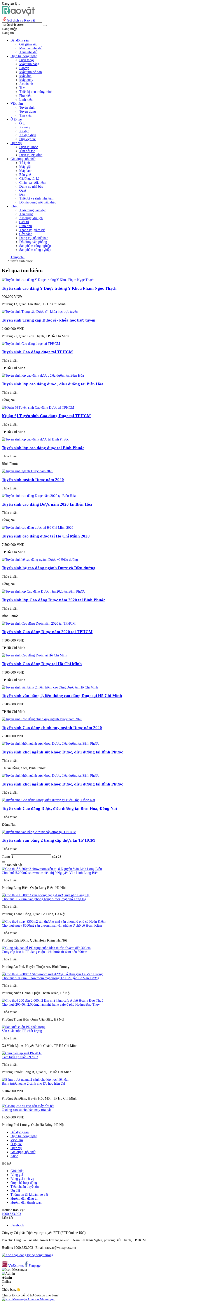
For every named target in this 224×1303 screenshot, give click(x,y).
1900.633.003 (11, 1214)
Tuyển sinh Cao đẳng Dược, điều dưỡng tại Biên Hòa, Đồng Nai (59, 808)
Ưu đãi (15, 1190)
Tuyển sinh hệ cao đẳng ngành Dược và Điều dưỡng (48, 568)
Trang (6, 856)
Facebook (17, 1225)
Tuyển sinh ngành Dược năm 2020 (33, 479)
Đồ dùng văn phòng (33, 242)
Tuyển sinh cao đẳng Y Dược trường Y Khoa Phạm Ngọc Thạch (59, 288)
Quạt (22, 190)
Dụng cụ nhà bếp (31, 186)
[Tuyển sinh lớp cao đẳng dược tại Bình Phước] (35, 439)
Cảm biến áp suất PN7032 (20, 1057)
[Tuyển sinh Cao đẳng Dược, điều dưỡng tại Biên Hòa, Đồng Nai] (48, 800)
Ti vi (22, 88)
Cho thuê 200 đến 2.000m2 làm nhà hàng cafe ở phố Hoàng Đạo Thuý (51, 1004)
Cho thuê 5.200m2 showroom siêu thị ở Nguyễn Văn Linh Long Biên (50, 873)
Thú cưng (26, 214)
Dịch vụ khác (28, 147)
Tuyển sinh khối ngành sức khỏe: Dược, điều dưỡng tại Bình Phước (62, 752)
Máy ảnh (25, 76)
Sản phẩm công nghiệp (35, 246)
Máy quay (26, 80)
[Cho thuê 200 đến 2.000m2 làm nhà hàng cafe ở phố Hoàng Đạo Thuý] (52, 1000)
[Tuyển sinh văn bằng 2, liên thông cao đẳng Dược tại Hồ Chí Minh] (50, 687)
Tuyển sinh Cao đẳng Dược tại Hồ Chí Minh (42, 663)
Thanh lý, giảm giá (32, 230)
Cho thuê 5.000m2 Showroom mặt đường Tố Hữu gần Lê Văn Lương (50, 978)
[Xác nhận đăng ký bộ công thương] (27, 1255)
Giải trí (24, 222)
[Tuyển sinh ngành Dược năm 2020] (27, 471)
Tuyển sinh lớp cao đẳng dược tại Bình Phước (43, 448)
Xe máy (24, 127)
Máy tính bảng (29, 64)
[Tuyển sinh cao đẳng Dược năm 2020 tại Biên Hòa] (39, 496)
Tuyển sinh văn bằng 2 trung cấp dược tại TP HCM (48, 840)
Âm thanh (26, 84)
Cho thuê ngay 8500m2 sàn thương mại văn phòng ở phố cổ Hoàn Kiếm (52, 925)
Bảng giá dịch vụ (22, 1179)
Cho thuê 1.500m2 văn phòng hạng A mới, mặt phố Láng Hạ (44, 899)
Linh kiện (26, 99)
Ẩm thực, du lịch (31, 218)
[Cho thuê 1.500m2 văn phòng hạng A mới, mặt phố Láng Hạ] (45, 895)
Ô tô (22, 123)
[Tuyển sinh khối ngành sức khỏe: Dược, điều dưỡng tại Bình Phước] (50, 743)
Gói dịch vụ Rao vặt (21, 20)
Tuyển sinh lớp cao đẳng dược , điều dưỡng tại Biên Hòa (52, 384)
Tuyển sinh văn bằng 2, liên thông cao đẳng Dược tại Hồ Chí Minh (62, 695)
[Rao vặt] (18, 14)
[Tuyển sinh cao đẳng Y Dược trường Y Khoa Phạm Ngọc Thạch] (48, 280)
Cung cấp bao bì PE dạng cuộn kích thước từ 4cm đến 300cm (44, 952)
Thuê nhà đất (28, 52)
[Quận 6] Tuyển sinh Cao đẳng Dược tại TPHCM (46, 415)
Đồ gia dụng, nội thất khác (37, 202)
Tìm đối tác (27, 151)
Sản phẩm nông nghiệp (35, 250)
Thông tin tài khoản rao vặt (29, 1194)
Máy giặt (25, 167)
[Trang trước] (3, 862)
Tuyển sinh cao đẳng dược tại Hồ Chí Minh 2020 (46, 536)
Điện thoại (26, 60)
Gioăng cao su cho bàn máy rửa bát (26, 1110)
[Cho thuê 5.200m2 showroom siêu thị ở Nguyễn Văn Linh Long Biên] (52, 869)
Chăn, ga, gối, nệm (32, 182)
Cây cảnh (25, 234)
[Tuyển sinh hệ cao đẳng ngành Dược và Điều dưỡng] (40, 559)
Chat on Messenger (41, 1299)
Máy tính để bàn (30, 72)
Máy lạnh (25, 171)
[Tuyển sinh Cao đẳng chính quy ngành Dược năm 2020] (42, 719)
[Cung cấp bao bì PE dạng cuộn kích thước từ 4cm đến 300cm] (46, 948)
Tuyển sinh (27, 107)
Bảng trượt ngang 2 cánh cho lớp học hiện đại (33, 1083)
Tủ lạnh (24, 163)
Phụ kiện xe (27, 139)
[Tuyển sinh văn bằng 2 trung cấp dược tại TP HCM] (39, 832)
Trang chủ (17, 257)
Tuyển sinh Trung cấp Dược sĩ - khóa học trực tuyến (48, 320)
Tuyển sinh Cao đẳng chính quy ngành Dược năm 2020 (52, 727)
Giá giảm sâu (28, 44)
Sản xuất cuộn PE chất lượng (22, 1031)
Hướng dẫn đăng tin (24, 1198)
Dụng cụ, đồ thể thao (33, 238)
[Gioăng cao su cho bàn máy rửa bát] (28, 1106)
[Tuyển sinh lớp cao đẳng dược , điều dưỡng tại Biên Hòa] (43, 375)
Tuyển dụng (27, 111)
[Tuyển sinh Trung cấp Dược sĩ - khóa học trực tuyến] (40, 311)
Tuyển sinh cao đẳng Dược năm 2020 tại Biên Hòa (47, 504)
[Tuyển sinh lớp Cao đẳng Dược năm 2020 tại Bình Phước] (43, 591)
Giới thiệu (17, 1171)
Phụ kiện (25, 95)
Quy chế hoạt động (23, 1182)
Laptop (24, 68)
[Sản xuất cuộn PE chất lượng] (24, 1027)
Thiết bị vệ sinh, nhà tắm (36, 198)
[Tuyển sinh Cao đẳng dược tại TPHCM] (31, 343)
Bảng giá (16, 1175)
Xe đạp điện (27, 135)
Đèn (22, 194)
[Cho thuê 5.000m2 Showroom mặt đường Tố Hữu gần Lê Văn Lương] (52, 974)
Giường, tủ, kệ (29, 178)
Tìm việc (25, 115)
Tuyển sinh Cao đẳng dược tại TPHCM (37, 352)
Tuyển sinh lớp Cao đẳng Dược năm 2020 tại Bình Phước (53, 600)
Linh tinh (25, 226)
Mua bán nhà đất (30, 48)
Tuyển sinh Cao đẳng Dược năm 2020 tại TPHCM (47, 631)
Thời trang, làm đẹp (32, 210)
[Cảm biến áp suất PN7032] (22, 1053)
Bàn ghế (25, 174)
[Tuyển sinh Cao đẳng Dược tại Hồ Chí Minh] (34, 655)
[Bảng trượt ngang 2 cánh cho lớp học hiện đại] (35, 1079)
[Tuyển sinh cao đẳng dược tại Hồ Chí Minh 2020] (37, 527)
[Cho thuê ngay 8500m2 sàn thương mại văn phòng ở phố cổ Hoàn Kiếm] (53, 921)
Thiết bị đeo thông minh (35, 91)
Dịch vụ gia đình (30, 155)
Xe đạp (24, 131)
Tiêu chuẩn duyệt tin (24, 1186)
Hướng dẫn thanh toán (26, 1202)
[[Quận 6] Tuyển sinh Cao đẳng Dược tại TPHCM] (38, 407)
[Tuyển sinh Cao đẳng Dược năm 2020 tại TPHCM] (38, 623)
